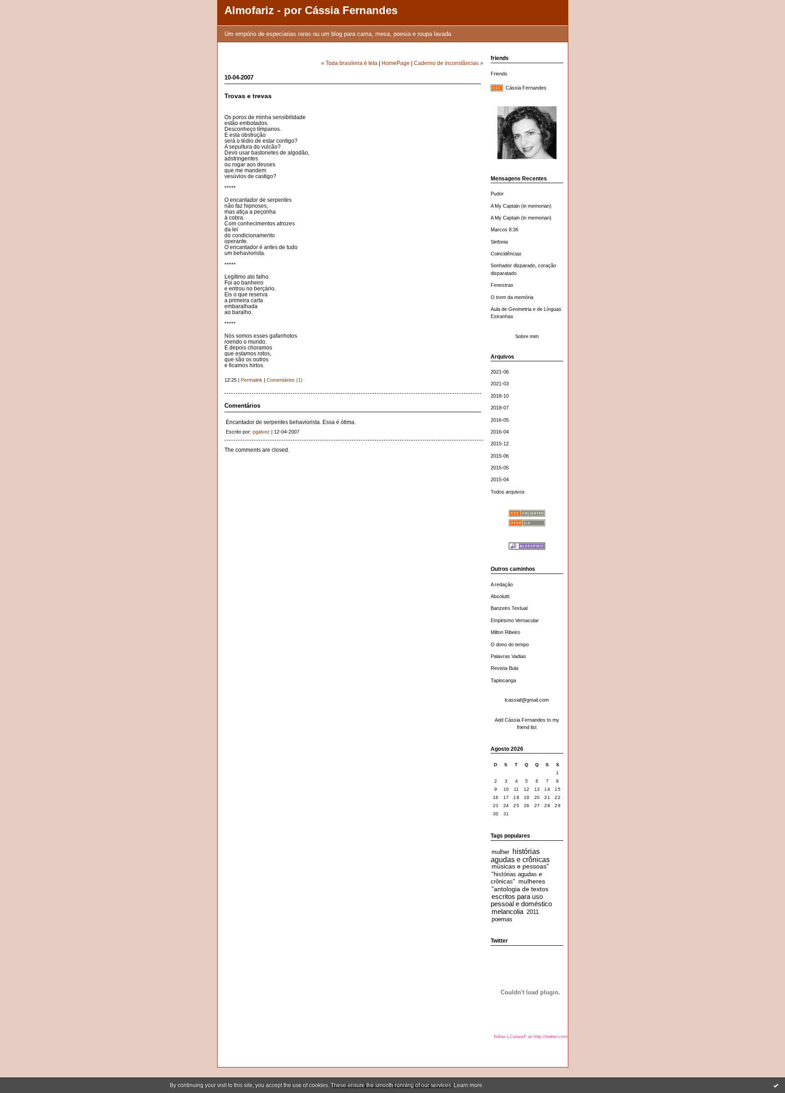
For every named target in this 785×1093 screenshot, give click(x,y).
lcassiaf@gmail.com (527, 700)
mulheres (531, 881)
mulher (500, 852)
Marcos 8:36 (504, 229)
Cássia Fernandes (526, 87)
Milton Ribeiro (505, 632)
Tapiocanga (503, 680)
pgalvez (261, 431)
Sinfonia (499, 242)
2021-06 (500, 371)
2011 (533, 912)
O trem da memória (512, 297)
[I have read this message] (776, 1085)
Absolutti (500, 596)
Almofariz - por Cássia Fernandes (310, 10)
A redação (502, 584)
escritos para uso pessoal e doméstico (521, 900)
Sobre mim (527, 336)
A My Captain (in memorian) (521, 206)
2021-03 (500, 383)
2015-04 (500, 479)
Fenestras (502, 285)
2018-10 (500, 396)
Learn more (468, 1085)
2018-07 (500, 407)
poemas (502, 919)
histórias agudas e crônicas (520, 855)
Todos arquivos (508, 491)
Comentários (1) (285, 380)
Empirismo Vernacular (515, 620)
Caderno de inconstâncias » (448, 63)
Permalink (252, 380)
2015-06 (500, 456)
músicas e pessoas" (520, 866)
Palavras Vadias (508, 656)
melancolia (507, 911)
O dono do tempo (510, 644)
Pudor (497, 193)
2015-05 (500, 467)
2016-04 (500, 431)
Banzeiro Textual (509, 608)
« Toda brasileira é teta (349, 63)
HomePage (396, 63)
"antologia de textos (520, 889)
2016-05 (500, 420)
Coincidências (506, 253)
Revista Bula (504, 668)
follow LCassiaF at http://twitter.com (530, 1036)
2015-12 (500, 443)
